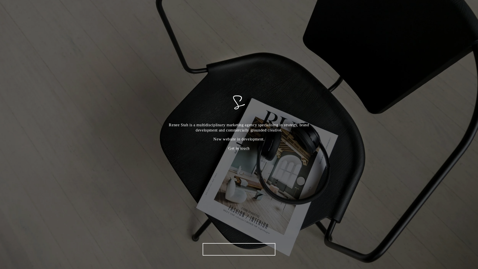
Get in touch (239, 148)
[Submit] (271, 249)
